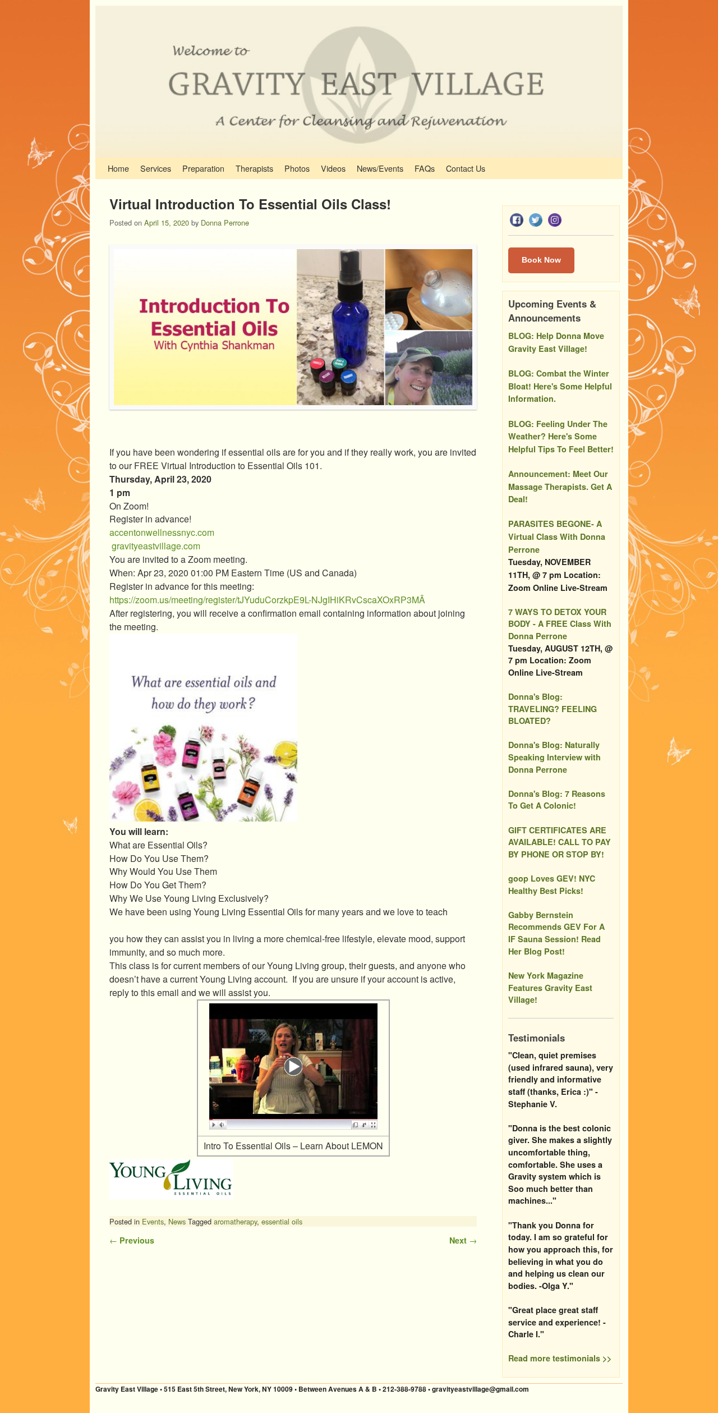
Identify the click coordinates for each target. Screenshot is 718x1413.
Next (463, 1240)
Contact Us (465, 168)
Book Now (541, 259)
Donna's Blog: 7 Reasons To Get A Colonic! (556, 799)
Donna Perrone (225, 222)
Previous (131, 1240)
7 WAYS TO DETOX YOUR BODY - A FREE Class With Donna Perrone (559, 623)
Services (155, 168)
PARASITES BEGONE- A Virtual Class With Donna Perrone (556, 536)
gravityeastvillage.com (156, 545)
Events (153, 1221)
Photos (297, 168)
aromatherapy (235, 1221)
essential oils (281, 1221)
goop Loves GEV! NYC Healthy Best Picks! (551, 884)
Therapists (254, 168)
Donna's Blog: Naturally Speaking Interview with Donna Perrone (554, 756)
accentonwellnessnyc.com (161, 532)
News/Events (380, 168)
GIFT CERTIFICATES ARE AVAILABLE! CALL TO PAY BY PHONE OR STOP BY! (559, 842)
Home (118, 168)
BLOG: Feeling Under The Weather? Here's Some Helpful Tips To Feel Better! (561, 436)
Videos (333, 168)
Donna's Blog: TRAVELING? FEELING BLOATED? (552, 708)
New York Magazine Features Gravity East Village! (550, 987)
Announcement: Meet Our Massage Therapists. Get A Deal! (560, 486)
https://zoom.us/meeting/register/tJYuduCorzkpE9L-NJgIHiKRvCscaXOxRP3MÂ (268, 599)
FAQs (425, 168)
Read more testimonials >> (559, 1358)
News (177, 1221)
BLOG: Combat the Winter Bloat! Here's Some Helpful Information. (560, 386)
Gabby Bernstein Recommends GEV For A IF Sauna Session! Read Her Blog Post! (556, 933)
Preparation (203, 168)
